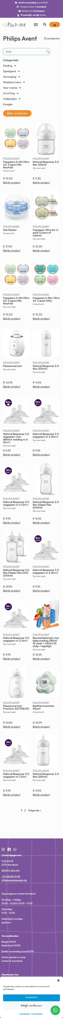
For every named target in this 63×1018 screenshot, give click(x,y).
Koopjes (8, 104)
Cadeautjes (10, 98)
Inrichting (9, 93)
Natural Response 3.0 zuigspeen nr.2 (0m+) (46, 435)
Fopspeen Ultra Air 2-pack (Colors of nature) (46, 232)
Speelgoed (9, 71)
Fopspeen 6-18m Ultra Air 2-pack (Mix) (46, 299)
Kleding (7, 65)
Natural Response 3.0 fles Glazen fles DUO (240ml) (16, 572)
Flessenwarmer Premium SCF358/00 (16, 707)
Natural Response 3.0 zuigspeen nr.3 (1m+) (16, 639)
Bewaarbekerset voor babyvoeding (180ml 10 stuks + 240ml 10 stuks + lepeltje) (46, 642)
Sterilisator (10, 230)
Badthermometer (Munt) (44, 707)
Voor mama (10, 87)
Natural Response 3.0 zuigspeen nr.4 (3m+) (16, 503)
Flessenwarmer (12, 366)
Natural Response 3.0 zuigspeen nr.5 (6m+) (46, 571)
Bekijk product (11, 182)
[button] (17, 113)
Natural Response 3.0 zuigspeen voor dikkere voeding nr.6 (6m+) (16, 438)
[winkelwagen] (54, 24)
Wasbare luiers (12, 82)
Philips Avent (11, 159)
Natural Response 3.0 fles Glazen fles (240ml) (46, 504)
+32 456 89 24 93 (11, 876)
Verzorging (9, 76)
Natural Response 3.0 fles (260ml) (46, 775)
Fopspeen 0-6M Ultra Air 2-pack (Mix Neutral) (16, 164)
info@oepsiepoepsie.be (14, 880)
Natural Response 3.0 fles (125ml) (46, 163)
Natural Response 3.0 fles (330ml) (46, 367)
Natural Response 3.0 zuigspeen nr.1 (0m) (16, 775)
